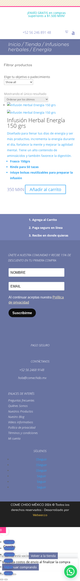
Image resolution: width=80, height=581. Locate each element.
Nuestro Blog (16, 417)
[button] (70, 571)
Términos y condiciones (23, 433)
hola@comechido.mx (32, 378)
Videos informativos (20, 422)
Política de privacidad (21, 427)
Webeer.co (40, 515)
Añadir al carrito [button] (45, 189)
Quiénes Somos (18, 406)
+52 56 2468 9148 (31, 370)
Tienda (33, 44)
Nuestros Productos (20, 411)
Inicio (14, 44)
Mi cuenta (14, 438)
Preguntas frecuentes (21, 400)
